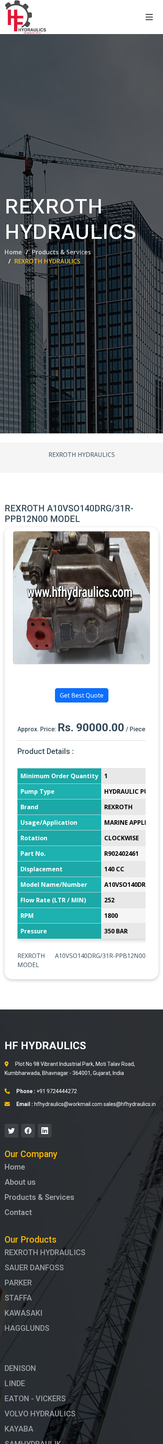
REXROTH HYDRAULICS (45, 1252)
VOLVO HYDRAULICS (40, 1414)
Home (13, 252)
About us (20, 1182)
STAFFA (18, 1298)
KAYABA (19, 1429)
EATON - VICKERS (35, 1398)
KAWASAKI (23, 1313)
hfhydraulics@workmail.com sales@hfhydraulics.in (86, 1104)
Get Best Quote (81, 695)
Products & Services (61, 252)
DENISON (20, 1368)
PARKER (18, 1283)
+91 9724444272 (46, 1091)
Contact (18, 1212)
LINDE (15, 1383)
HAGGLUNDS (27, 1328)
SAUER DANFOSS (34, 1267)
